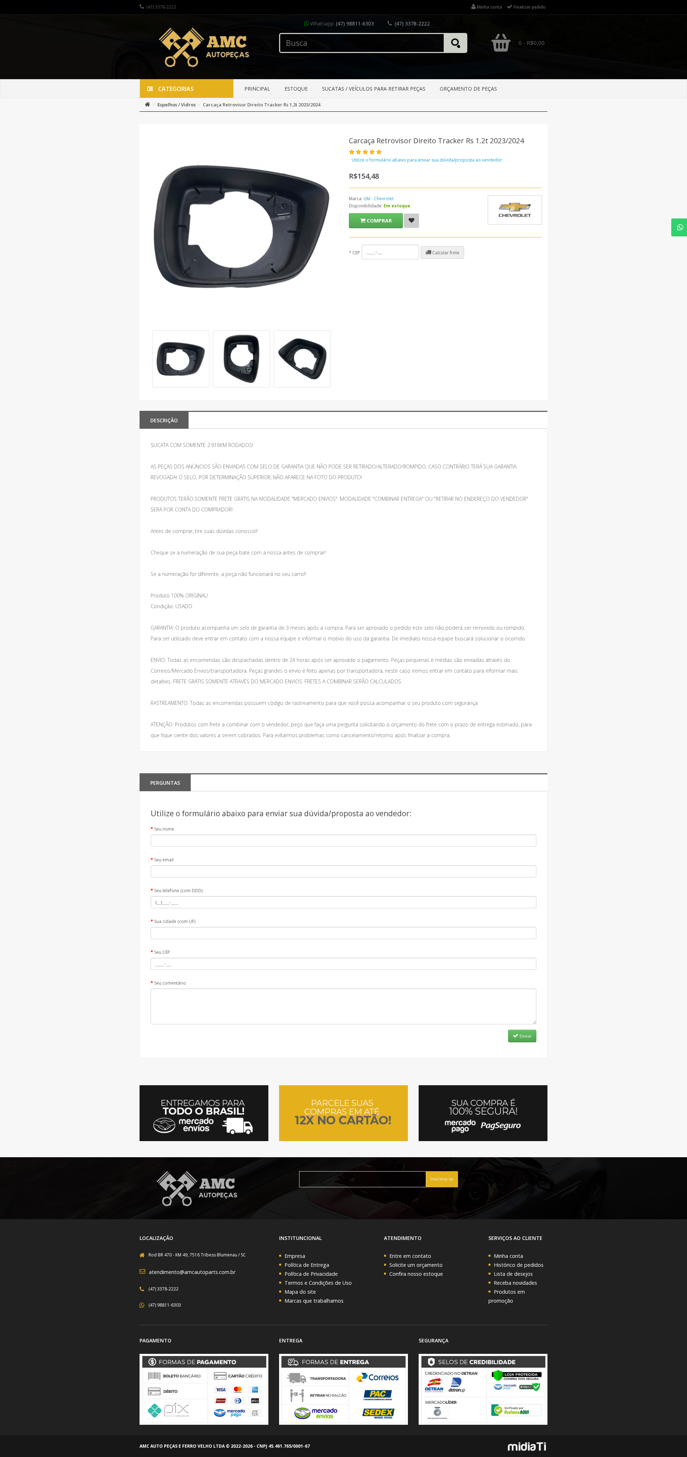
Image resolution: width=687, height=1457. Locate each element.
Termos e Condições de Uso (318, 1282)
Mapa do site (300, 1291)
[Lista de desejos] (411, 220)
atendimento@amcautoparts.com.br (192, 1272)
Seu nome (164, 829)
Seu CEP (162, 952)
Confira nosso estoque (416, 1273)
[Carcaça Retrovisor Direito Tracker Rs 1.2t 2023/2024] (180, 359)
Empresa (294, 1255)
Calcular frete (445, 253)
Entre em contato (410, 1255)
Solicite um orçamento (416, 1264)
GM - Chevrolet (379, 199)
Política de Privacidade (311, 1273)
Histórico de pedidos (519, 1264)
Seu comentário (170, 983)
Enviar (525, 1036)
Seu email (164, 860)
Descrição (164, 420)
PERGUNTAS (165, 782)
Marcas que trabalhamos (314, 1300)
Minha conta (508, 1255)
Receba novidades (515, 1282)
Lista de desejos (513, 1273)
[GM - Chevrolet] (515, 210)
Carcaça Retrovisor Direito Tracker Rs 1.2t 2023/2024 (261, 104)
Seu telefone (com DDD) (178, 891)
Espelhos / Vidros (176, 104)
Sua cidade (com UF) (174, 921)
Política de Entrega (306, 1264)
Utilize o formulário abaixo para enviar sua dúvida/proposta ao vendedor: (427, 160)
